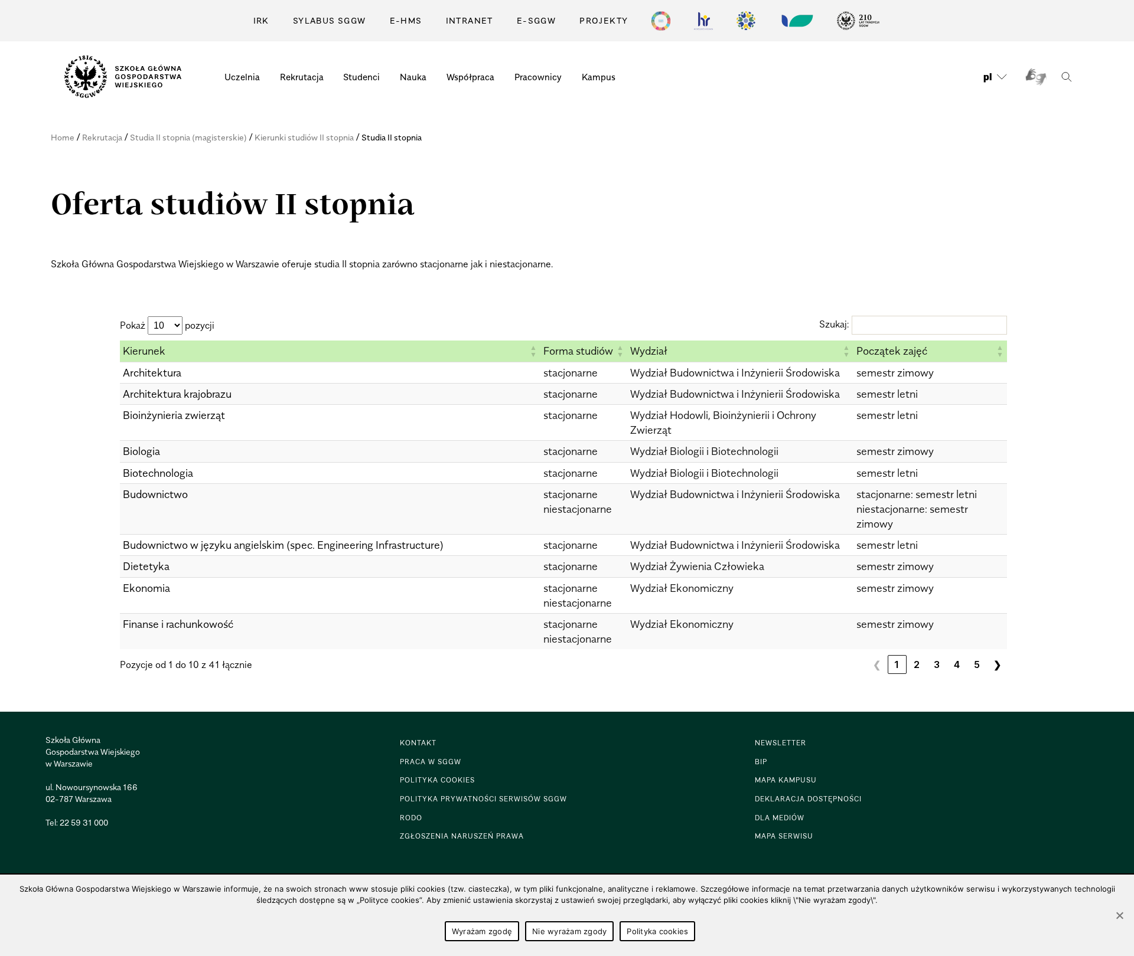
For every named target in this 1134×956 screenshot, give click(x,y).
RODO (411, 817)
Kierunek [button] (144, 351)
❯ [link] (997, 664)
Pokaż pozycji (167, 325)
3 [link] (937, 664)
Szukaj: (834, 324)
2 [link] (917, 664)
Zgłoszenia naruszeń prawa (462, 835)
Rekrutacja (302, 76)
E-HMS (406, 20)
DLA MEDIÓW (779, 817)
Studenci (361, 76)
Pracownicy (538, 76)
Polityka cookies (657, 931)
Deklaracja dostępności (808, 798)
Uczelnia (242, 76)
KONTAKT (418, 742)
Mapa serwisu (784, 835)
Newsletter (780, 742)
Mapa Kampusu (786, 779)
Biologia (141, 451)
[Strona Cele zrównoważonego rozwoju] (660, 20)
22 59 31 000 (84, 822)
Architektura (152, 372)
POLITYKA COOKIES (437, 779)
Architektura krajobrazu (177, 394)
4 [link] (957, 664)
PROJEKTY (603, 20)
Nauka (413, 76)
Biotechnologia (158, 473)
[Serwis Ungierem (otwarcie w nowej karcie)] (796, 20)
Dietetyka (146, 566)
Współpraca (470, 76)
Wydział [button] (648, 351)
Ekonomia (146, 588)
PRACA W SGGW (430, 761)
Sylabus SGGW (329, 20)
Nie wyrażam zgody (569, 931)
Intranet (469, 20)
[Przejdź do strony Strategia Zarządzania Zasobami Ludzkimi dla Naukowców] (703, 20)
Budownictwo (155, 494)
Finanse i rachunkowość (178, 624)
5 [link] (977, 664)
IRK (261, 20)
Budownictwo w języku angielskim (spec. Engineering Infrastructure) (283, 545)
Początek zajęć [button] (891, 351)
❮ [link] (877, 664)
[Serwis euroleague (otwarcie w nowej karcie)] (746, 20)
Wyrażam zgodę (482, 931)
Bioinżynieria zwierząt (174, 415)
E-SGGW (536, 20)
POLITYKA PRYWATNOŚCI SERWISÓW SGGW (483, 798)
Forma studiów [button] (578, 351)
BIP (761, 761)
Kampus (598, 76)
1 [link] (897, 664)
